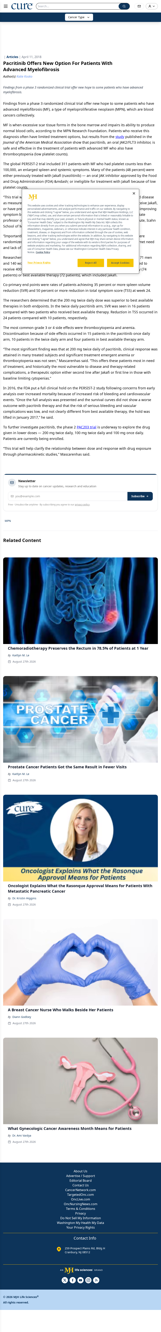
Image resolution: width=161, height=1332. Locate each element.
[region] (80, 231)
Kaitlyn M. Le (20, 655)
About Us (80, 1171)
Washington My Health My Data (80, 1223)
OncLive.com (80, 1199)
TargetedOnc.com (80, 1194)
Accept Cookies (120, 263)
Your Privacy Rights (80, 1227)
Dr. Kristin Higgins (24, 898)
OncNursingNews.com (80, 1204)
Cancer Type (76, 17)
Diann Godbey (21, 1017)
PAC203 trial (86, 427)
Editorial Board (81, 1180)
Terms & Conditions (80, 1209)
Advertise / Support (80, 1176)
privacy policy (82, 504)
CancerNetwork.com (80, 1190)
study (119, 136)
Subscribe (138, 496)
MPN (8, 521)
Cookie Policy (43, 252)
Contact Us (80, 1185)
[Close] (134, 193)
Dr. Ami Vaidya (21, 1135)
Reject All (91, 263)
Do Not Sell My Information (80, 1218)
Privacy (80, 1213)
